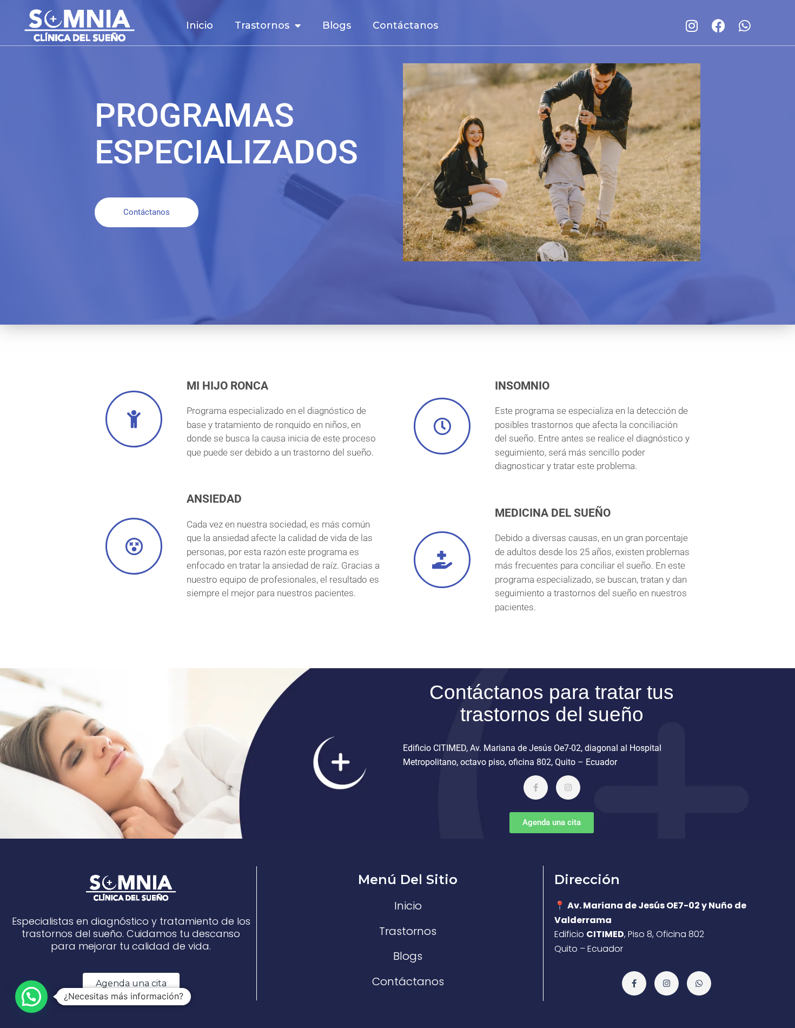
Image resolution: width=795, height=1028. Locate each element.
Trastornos (262, 25)
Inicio (199, 25)
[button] (31, 996)
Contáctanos (405, 25)
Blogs (336, 25)
